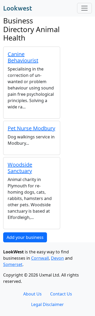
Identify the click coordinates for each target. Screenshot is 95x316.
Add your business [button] (25, 237)
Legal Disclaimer (47, 304)
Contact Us (61, 294)
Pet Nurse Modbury (31, 128)
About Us (32, 294)
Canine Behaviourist (23, 57)
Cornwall (40, 258)
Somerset (12, 264)
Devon (57, 258)
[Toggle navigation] (84, 8)
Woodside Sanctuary (20, 167)
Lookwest (17, 8)
